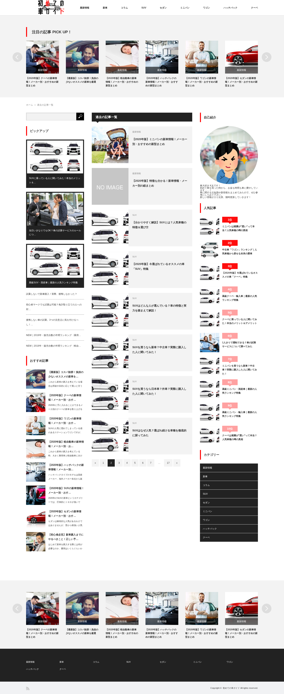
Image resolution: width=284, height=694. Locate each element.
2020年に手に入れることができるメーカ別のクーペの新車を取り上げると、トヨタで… (65, 409)
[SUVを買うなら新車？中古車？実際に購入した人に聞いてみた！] (110, 352)
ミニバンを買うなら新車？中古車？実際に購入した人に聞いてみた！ (239, 369)
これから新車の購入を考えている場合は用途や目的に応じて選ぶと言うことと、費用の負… (65, 386)
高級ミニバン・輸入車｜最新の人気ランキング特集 (239, 414)
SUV (143, 7)
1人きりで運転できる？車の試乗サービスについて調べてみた (239, 344)
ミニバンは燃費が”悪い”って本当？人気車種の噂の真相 (238, 228)
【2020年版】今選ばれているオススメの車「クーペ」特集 (240, 275)
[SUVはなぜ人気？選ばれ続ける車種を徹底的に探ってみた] (110, 436)
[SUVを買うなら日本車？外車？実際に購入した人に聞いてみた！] (110, 394)
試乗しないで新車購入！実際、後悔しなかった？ (51, 294)
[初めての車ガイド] (51, 7)
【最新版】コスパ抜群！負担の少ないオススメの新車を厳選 (82, 80)
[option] (46, 64)
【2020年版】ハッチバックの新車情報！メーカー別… (66, 467)
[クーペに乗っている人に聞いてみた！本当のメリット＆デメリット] (209, 319)
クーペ (254, 7)
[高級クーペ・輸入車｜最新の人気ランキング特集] (209, 296)
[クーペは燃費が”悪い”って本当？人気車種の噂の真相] (209, 435)
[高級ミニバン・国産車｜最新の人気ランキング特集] (209, 389)
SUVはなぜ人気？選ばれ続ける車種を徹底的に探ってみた (159, 433)
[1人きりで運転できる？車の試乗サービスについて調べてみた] (209, 342)
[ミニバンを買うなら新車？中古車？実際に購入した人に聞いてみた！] (209, 365)
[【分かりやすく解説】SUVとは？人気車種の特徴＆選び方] (110, 228)
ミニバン (185, 7)
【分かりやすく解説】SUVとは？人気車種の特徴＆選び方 (159, 225)
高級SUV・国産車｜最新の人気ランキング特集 (53, 282)
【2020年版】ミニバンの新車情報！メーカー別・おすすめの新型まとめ (159, 142)
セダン (163, 7)
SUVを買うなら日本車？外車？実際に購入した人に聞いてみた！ (159, 391)
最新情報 (84, 7)
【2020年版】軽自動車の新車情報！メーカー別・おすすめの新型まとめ (122, 82)
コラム (124, 7)
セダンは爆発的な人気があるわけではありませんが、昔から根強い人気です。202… (65, 525)
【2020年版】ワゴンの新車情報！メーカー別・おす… (64, 420)
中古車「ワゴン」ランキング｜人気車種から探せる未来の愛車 (239, 251)
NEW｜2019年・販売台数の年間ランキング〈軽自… (53, 345)
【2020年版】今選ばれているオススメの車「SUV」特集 (158, 266)
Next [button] (266, 57)
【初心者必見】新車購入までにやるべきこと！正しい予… (65, 537)
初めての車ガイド (231, 688)
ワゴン (206, 7)
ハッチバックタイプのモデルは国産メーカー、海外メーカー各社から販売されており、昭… (65, 479)
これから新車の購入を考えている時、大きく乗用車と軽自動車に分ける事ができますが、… (65, 455)
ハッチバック (230, 7)
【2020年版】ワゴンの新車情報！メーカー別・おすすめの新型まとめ (201, 82)
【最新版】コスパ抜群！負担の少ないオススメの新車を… (65, 374)
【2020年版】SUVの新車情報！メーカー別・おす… (66, 490)
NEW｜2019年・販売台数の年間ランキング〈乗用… (53, 335)
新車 (105, 7)
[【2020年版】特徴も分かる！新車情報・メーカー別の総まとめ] (110, 186)
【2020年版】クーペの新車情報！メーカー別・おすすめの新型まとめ (42, 82)
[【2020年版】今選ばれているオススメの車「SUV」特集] (110, 269)
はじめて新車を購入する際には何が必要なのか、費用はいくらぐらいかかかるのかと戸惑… (65, 548)
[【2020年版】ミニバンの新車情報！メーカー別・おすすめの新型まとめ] (110, 144)
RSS (27, 688)
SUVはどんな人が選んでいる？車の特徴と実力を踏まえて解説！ (159, 308)
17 (168, 463)
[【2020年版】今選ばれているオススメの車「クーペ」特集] (209, 273)
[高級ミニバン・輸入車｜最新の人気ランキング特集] (209, 412)
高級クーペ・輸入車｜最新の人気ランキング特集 (239, 298)
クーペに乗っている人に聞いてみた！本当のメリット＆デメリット (239, 321)
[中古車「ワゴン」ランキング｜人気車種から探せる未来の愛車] (209, 249)
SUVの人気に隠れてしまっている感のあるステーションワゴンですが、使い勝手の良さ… (65, 432)
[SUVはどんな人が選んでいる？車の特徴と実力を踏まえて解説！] (110, 311)
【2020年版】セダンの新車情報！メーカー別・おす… (64, 513)
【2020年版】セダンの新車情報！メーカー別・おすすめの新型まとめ (241, 82)
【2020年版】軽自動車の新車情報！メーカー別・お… (66, 444)
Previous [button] (17, 57)
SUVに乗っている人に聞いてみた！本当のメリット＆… (54, 180)
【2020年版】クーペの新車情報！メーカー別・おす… (64, 397)
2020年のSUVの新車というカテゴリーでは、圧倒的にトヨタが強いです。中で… (65, 502)
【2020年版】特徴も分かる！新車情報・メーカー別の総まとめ (159, 183)
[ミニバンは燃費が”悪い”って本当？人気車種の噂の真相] (209, 226)
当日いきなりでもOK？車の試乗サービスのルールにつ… (55, 232)
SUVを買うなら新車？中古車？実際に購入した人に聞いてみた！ (159, 350)
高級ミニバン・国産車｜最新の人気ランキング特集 (239, 391)
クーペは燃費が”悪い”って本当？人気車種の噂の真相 (239, 437)
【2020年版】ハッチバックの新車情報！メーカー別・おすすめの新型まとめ (161, 82)
